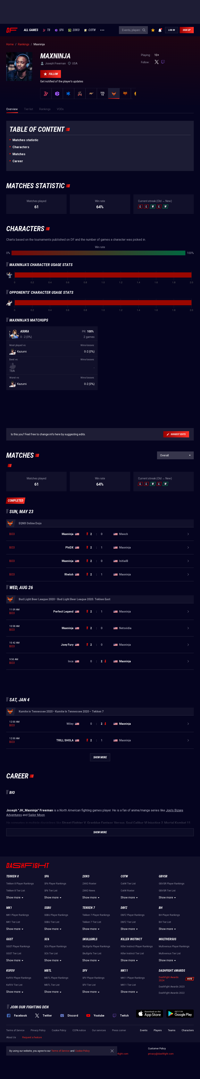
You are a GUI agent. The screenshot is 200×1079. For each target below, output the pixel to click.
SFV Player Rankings (93, 978)
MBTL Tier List (52, 985)
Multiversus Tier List (170, 953)
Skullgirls (89, 939)
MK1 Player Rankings (17, 915)
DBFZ (124, 908)
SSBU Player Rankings (56, 915)
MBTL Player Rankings (56, 978)
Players (158, 1030)
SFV (84, 970)
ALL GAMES (31, 30)
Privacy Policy (38, 1030)
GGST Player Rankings (18, 946)
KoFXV (10, 970)
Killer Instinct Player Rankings (137, 946)
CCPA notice (79, 1030)
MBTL (47, 970)
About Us (11, 1037)
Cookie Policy (59, 1030)
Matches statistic (25, 140)
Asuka (24, 331)
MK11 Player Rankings (133, 978)
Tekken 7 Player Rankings (96, 915)
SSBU (47, 908)
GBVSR (163, 876)
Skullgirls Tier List (91, 953)
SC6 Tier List (51, 953)
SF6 (61, 30)
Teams (171, 1030)
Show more (13, 897)
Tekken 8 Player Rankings (20, 883)
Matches (18, 154)
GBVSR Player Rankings (171, 883)
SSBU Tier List (51, 922)
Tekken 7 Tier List (91, 922)
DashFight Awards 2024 (169, 979)
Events (143, 1030)
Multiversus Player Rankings (174, 946)
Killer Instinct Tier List (132, 953)
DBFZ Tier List (128, 922)
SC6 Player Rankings (55, 946)
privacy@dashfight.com (161, 1053)
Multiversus (167, 939)
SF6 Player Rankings (55, 883)
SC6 (46, 939)
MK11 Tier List (128, 985)
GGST (9, 939)
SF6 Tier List (50, 890)
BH (160, 908)
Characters (20, 147)
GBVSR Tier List (167, 890)
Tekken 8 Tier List (15, 890)
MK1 (9, 908)
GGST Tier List (13, 953)
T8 (48, 30)
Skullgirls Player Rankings (96, 946)
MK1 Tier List (13, 922)
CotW (92, 30)
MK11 (124, 970)
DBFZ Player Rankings (133, 915)
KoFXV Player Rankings (18, 978)
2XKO (76, 30)
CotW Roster (127, 890)
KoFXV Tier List (14, 985)
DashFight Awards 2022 (172, 993)
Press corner (119, 1030)
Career (17, 161)
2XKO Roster (89, 883)
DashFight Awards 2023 (172, 986)
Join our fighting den (29, 1007)
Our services (99, 1030)
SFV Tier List (89, 985)
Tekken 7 (88, 908)
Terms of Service (15, 1030)
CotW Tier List (128, 883)
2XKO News (88, 890)
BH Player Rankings (169, 915)
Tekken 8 (12, 876)
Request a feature (32, 1037)
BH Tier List (165, 922)
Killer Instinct (131, 939)
